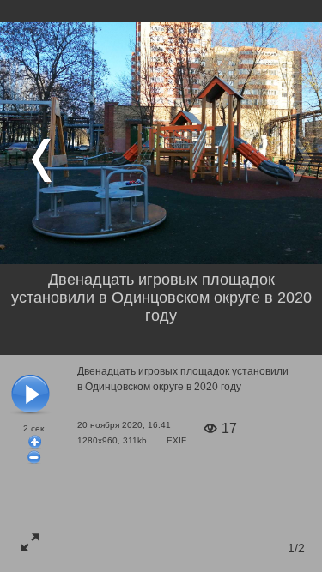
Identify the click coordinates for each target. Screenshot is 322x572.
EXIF (176, 440)
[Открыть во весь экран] (30, 542)
